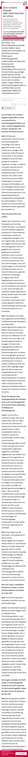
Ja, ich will (21, 754)
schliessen (24, 4)
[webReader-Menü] (3, 108)
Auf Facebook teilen (11, 104)
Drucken (24, 104)
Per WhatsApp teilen (15, 104)
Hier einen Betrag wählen (13, 38)
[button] (8, 108)
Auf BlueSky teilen (18, 104)
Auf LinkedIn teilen (21, 104)
